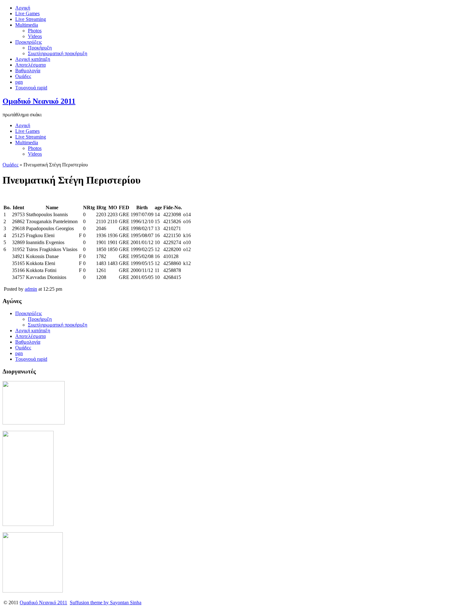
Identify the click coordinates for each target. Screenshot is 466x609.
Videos (35, 36)
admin (31, 289)
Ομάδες (23, 76)
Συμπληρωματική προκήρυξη (57, 53)
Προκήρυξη (40, 47)
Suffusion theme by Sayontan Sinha (105, 602)
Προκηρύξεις (28, 42)
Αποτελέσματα (30, 65)
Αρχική (22, 7)
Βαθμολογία (27, 70)
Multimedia (26, 25)
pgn (19, 82)
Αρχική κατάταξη (32, 59)
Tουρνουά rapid (31, 87)
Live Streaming (30, 19)
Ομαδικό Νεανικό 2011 (39, 101)
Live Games (27, 13)
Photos (35, 30)
